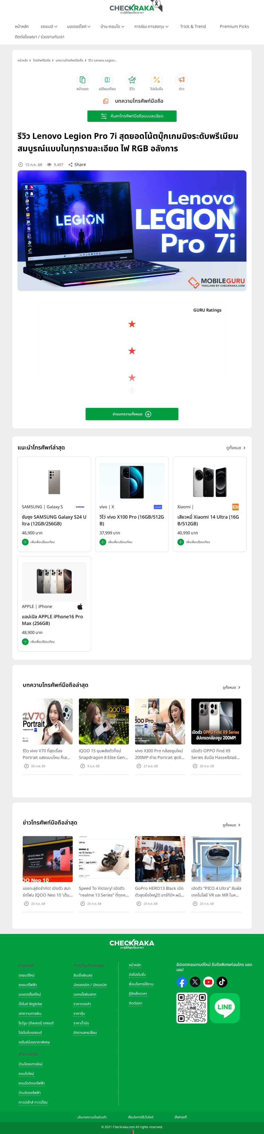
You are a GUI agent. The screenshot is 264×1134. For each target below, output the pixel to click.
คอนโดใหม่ (26, 1073)
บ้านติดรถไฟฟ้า (30, 1093)
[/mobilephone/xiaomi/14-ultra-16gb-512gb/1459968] (209, 482)
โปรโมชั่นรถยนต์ (30, 1032)
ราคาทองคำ (82, 1004)
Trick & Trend (193, 26)
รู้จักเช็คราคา (138, 993)
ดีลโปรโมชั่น (137, 974)
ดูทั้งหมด (233, 448)
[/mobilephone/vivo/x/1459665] (132, 482)
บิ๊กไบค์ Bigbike (30, 1004)
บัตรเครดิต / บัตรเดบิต (90, 985)
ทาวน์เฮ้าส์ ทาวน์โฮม (33, 1102)
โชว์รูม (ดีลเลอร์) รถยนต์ (36, 1023)
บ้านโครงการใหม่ (31, 1064)
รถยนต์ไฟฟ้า (28, 985)
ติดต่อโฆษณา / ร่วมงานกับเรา (39, 37)
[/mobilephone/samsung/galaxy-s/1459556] (54, 482)
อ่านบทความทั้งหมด (128, 414)
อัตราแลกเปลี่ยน (85, 1032)
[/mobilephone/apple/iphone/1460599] (54, 582)
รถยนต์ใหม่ (27, 975)
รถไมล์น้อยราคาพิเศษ (34, 1042)
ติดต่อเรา (135, 1003)
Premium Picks (234, 26)
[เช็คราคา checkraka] (132, 9)
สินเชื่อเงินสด (83, 975)
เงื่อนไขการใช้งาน (141, 984)
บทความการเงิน (30, 1013)
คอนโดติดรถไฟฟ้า (32, 1083)
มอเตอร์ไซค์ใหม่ (30, 994)
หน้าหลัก (22, 26)
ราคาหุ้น (79, 1013)
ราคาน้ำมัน (81, 1023)
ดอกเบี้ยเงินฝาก (84, 994)
